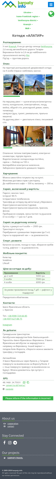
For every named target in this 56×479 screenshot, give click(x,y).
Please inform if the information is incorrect (28, 398)
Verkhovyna (46, 46)
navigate (9, 389)
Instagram (7, 324)
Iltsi (27, 55)
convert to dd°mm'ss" (15, 385)
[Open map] (24, 382)
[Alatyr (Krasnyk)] (13, 84)
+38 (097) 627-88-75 (12, 318)
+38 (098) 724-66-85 (17, 315)
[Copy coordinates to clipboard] (28, 382)
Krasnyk (12, 46)
